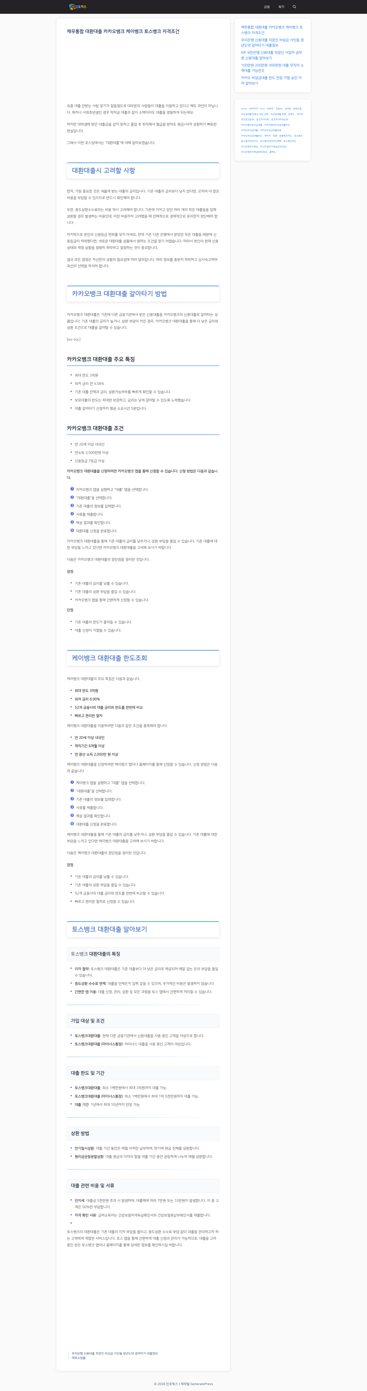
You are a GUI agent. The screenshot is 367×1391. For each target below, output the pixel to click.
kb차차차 (253, 108)
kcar (262, 108)
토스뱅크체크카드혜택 (270, 141)
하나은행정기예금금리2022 (273, 146)
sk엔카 (270, 108)
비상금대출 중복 (278, 114)
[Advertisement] (143, 71)
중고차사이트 (262, 119)
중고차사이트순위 (279, 119)
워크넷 (300, 114)
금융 (267, 7)
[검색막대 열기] (294, 7)
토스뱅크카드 (290, 141)
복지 (281, 7)
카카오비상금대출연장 (270, 130)
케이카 (267, 136)
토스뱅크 (298, 136)
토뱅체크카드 (285, 136)
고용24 (279, 108)
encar (244, 108)
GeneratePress (202, 1384)
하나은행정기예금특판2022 (254, 152)
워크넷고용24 (247, 119)
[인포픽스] (78, 7)
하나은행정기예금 (249, 146)
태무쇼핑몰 (79, 1358)
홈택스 (273, 152)
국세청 (288, 108)
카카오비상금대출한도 (251, 136)
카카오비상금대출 (249, 130)
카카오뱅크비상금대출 (251, 125)
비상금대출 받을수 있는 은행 (254, 114)
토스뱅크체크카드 (249, 141)
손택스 (291, 114)
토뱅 (275, 136)
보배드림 (297, 108)
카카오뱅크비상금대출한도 (277, 125)
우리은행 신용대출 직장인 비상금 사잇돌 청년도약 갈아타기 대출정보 (115, 1353)
